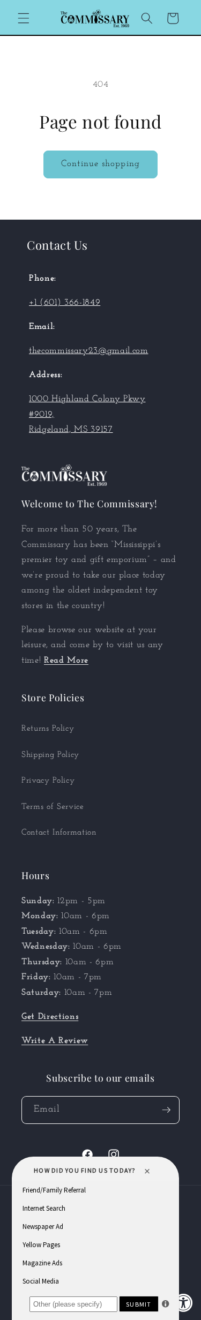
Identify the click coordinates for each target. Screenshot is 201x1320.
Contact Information (58, 832)
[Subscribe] (166, 1110)
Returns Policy (47, 728)
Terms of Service (52, 806)
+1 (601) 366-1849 (64, 302)
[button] (23, 18)
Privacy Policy (48, 780)
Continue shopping (100, 164)
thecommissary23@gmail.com (88, 351)
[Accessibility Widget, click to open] (184, 1303)
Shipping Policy (50, 755)
